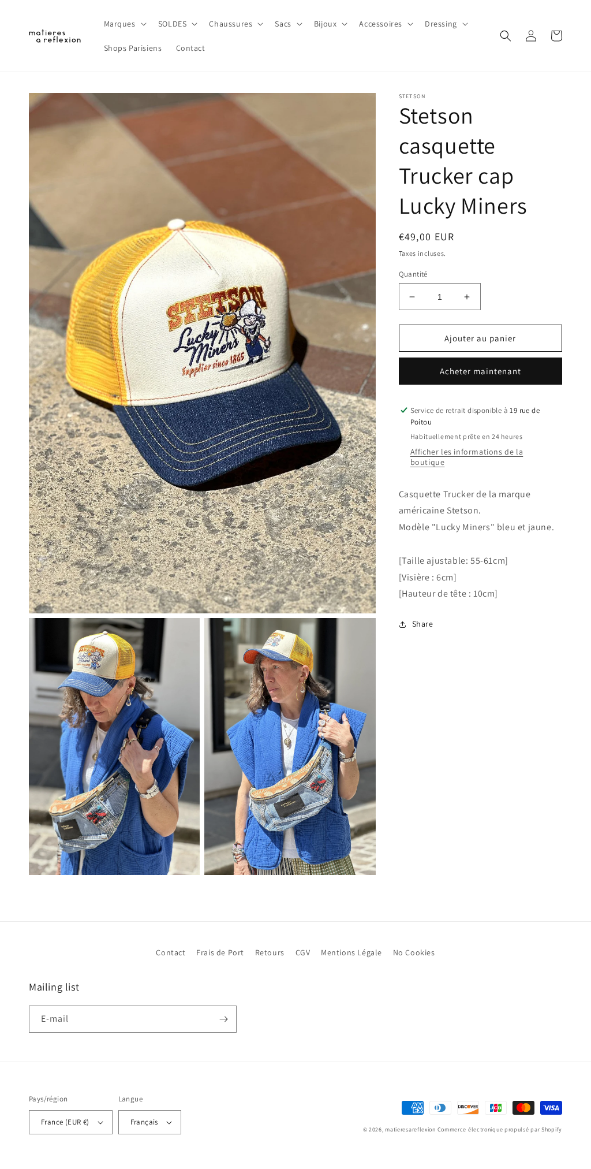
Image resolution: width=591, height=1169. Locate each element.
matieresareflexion (410, 1129)
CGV (303, 952)
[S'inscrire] (223, 1019)
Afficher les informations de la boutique (466, 456)
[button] (124, 24)
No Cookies (414, 952)
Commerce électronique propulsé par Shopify (499, 1129)
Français (144, 1122)
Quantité (413, 274)
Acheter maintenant (480, 371)
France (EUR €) (65, 1122)
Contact (170, 952)
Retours (270, 952)
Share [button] (422, 624)
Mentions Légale (351, 952)
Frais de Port (220, 952)
